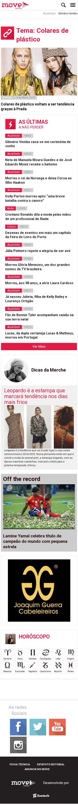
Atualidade (46, 13)
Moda (10, 208)
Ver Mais (39, 347)
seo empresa (41, 796)
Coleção (7, 97)
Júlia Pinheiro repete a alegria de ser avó (38, 251)
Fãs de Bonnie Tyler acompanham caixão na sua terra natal (39, 317)
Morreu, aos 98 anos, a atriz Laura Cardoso (39, 283)
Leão (58, 659)
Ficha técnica (20, 764)
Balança (7, 671)
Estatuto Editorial (50, 764)
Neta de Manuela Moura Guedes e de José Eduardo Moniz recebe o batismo (38, 162)
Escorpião (20, 671)
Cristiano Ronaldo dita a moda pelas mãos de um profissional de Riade (38, 217)
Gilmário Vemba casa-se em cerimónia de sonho (38, 144)
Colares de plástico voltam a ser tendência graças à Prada (37, 106)
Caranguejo (45, 659)
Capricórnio (45, 671)
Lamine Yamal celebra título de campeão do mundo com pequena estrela (35, 541)
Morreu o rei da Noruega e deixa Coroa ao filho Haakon (38, 180)
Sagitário (32, 671)
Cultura (11, 226)
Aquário (58, 671)
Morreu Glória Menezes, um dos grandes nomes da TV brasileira (37, 267)
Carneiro (7, 659)
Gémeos (33, 659)
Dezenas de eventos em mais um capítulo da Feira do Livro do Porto (38, 235)
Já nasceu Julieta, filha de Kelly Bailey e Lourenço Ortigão (36, 299)
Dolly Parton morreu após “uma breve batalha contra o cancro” (35, 198)
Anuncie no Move (37, 769)
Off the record (21, 479)
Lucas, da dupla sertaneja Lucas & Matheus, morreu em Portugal (39, 335)
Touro (20, 659)
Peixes (71, 671)
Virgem (70, 659)
